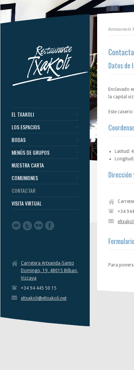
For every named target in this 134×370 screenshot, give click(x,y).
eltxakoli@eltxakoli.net (44, 298)
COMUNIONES (25, 178)
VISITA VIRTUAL (27, 203)
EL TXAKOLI (23, 114)
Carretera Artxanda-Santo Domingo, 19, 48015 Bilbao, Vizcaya (49, 270)
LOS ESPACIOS (26, 127)
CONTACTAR (23, 190)
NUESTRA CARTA (28, 165)
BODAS (19, 139)
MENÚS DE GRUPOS (31, 152)
